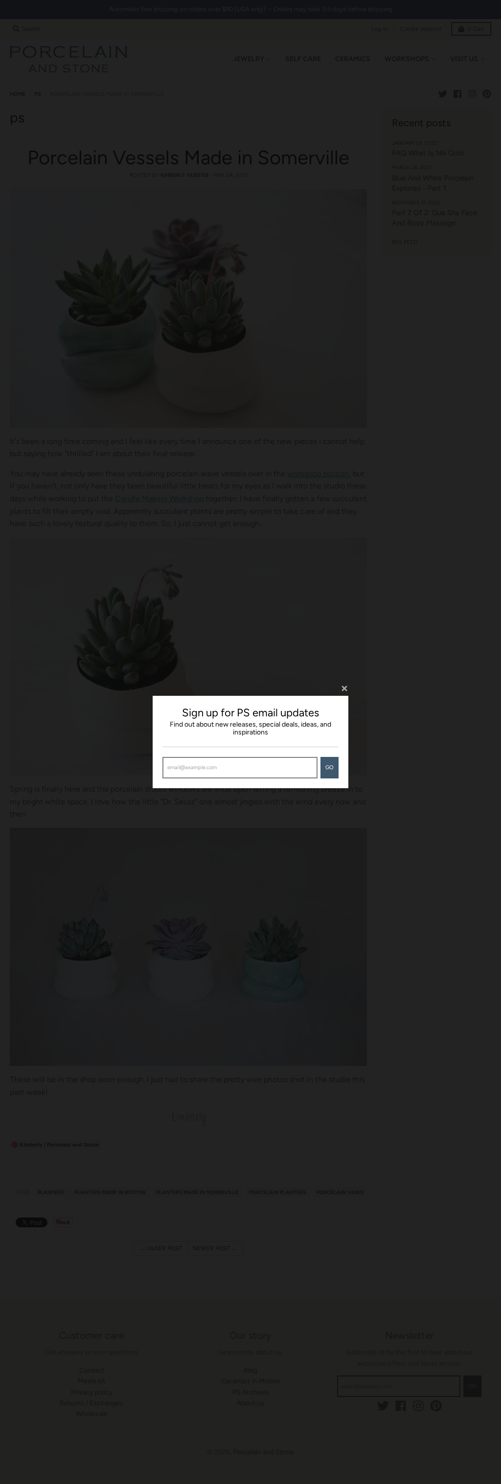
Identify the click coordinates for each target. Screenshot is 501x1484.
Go (329, 767)
